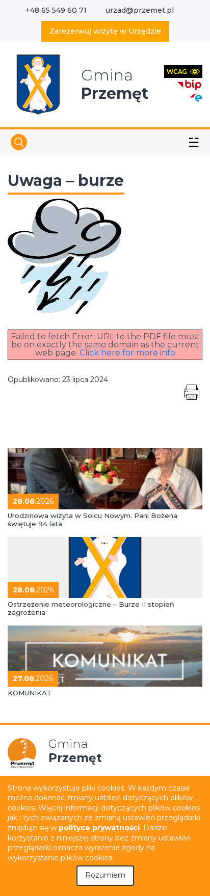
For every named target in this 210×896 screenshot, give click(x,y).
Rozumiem (105, 875)
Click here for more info (127, 353)
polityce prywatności (99, 827)
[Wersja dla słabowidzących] (183, 71)
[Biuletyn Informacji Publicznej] (189, 84)
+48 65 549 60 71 (56, 10)
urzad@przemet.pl (140, 10)
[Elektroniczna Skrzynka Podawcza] (195, 97)
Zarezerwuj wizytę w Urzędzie (105, 31)
